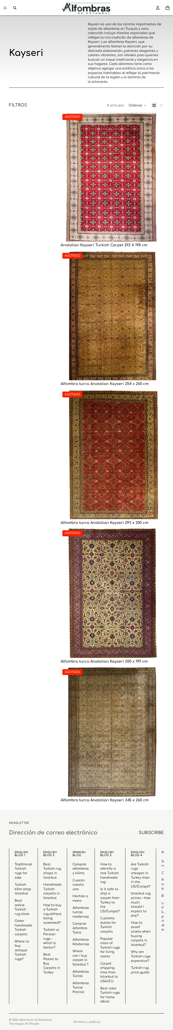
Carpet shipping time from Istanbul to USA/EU (109, 972)
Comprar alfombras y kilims (81, 868)
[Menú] (5, 8)
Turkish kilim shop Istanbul (23, 889)
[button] (137, 105)
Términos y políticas (86, 1021)
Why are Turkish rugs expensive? (140, 956)
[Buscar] (15, 8)
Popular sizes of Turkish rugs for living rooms (110, 947)
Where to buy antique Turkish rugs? (22, 950)
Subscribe (151, 832)
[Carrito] (168, 8)
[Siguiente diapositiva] (157, 177)
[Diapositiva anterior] (67, 177)
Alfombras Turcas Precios (81, 988)
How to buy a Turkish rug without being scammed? (52, 913)
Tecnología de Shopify (24, 1023)
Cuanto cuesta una (78, 884)
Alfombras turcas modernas (81, 912)
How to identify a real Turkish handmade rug (109, 872)
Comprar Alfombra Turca (80, 928)
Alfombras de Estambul (35, 1019)
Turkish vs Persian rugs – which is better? (51, 938)
